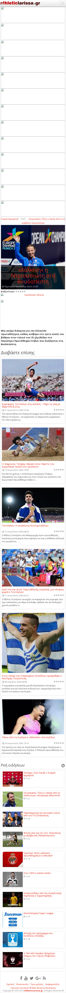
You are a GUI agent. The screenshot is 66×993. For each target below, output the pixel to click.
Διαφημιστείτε (52, 984)
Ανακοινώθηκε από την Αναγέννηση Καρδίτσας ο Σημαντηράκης (42, 894)
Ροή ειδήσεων (13, 765)
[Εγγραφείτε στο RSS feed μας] (44, 978)
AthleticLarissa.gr (33, 990)
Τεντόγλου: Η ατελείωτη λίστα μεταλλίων (25, 525)
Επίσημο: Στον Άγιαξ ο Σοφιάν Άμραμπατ (40, 774)
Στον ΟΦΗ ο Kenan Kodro (37, 873)
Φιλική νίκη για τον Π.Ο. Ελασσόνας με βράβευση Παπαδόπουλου (42, 834)
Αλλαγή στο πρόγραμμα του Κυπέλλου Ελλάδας (38, 934)
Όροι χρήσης (37, 984)
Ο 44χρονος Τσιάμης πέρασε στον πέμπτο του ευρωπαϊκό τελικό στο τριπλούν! (28, 465)
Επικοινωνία (22, 984)
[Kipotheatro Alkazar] (33, 294)
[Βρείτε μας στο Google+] (38, 978)
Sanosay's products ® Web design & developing (33, 988)
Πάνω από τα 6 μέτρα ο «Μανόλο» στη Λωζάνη (28, 737)
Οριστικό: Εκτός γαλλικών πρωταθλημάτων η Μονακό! (38, 854)
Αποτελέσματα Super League (39, 913)
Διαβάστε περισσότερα (33, 222)
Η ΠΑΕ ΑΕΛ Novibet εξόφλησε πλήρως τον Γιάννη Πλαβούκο (39, 954)
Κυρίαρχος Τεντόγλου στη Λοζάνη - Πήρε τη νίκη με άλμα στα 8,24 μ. (31, 405)
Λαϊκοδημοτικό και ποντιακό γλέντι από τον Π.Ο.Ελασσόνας (42, 814)
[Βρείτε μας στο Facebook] (21, 978)
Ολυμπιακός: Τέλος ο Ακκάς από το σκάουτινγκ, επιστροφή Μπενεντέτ (42, 794)
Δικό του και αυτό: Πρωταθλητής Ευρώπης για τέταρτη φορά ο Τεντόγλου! (33, 590)
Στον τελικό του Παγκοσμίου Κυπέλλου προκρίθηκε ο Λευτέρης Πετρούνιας (32, 677)
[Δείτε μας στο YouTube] (26, 978)
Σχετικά (10, 984)
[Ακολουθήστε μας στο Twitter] (31, 978)
